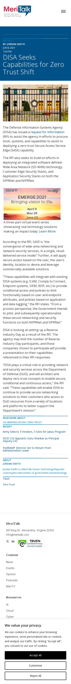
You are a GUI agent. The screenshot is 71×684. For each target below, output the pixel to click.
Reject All (35, 676)
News (9, 562)
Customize (35, 665)
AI (7, 604)
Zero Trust (34, 422)
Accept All (35, 655)
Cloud (9, 610)
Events (10, 568)
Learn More (47, 231)
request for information (47, 132)
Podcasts (12, 580)
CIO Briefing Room (14, 422)
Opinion (11, 574)
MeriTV (10, 586)
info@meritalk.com (17, 534)
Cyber (10, 616)
